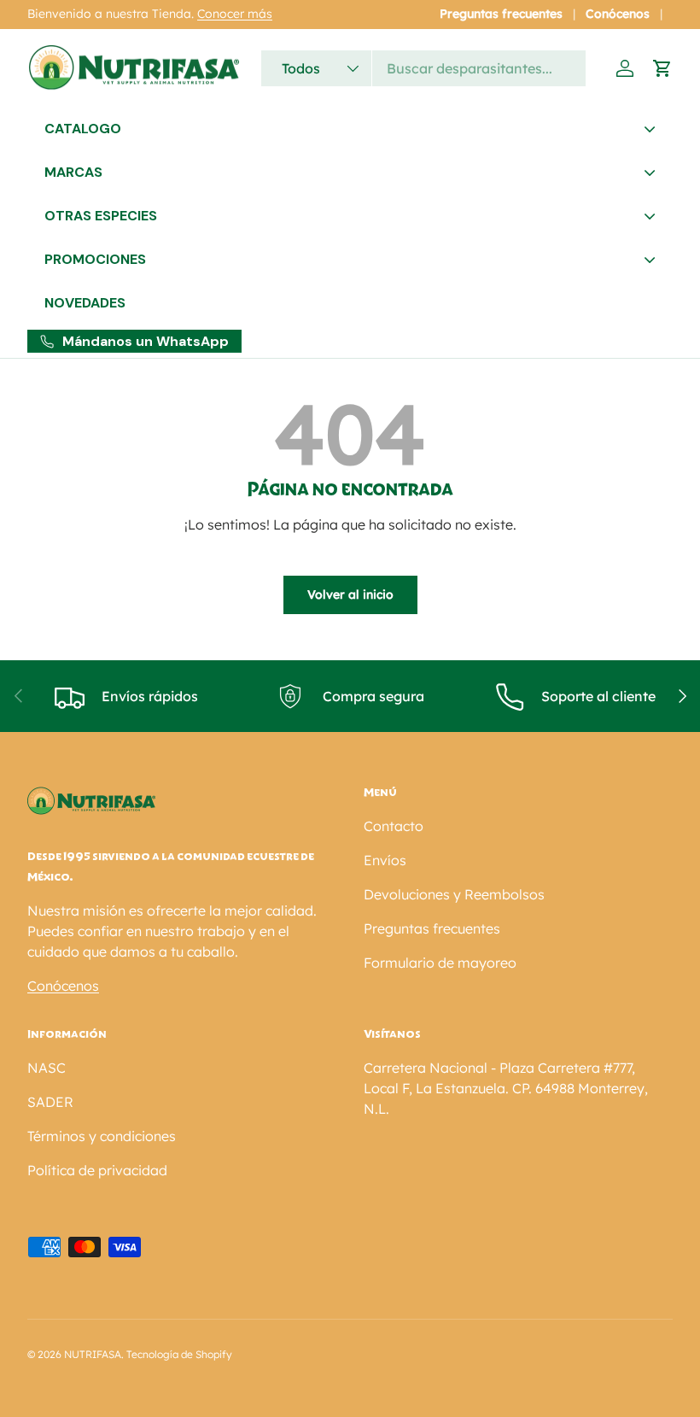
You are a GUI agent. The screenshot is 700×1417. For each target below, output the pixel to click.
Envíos (385, 860)
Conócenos (618, 13)
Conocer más (234, 13)
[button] (662, 68)
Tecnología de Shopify (179, 1354)
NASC (46, 1067)
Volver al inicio (350, 594)
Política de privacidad (97, 1170)
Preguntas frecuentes (501, 13)
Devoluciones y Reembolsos (454, 894)
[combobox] (423, 68)
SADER (50, 1101)
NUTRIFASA (92, 1354)
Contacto (393, 825)
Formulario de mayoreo (440, 962)
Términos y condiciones (101, 1136)
